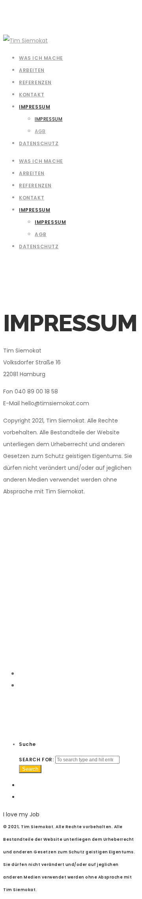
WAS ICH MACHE (41, 161)
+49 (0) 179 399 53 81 (32, 642)
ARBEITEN (32, 173)
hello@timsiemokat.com (37, 656)
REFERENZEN (35, 185)
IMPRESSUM (34, 210)
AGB (41, 234)
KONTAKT (31, 197)
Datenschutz (39, 246)
